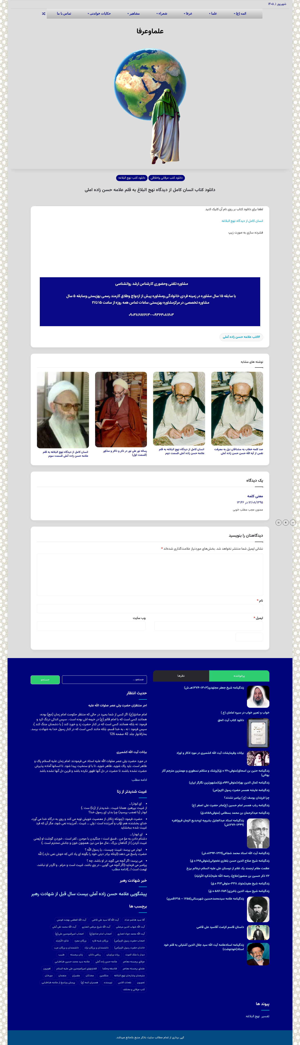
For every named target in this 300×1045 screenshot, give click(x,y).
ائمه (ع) (241, 13)
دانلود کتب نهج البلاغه (131, 178)
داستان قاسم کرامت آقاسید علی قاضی (220, 927)
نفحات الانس (124, 982)
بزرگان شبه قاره (100, 941)
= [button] (279, 523)
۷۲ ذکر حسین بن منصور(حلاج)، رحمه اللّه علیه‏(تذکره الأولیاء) (231, 876)
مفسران (76, 975)
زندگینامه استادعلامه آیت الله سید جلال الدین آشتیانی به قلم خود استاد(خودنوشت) (204, 947)
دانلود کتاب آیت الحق (231, 720)
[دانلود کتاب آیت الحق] (258, 733)
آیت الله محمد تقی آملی (64, 927)
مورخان (49, 975)
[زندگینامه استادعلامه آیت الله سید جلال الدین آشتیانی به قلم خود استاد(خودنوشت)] (258, 954)
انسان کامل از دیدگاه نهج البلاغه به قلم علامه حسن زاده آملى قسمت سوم (66, 454)
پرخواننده (239, 676)
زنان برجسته (76, 955)
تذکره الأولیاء (62, 941)
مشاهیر (135, 13)
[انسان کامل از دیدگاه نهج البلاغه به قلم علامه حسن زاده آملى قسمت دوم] (179, 409)
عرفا (189, 13)
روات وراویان (113, 955)
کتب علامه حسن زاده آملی (240, 337)
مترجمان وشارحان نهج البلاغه (129, 975)
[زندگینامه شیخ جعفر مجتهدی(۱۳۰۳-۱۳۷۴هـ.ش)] (258, 697)
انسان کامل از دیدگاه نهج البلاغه (242, 221)
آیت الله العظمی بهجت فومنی (71, 920)
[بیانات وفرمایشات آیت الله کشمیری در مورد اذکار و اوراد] (258, 758)
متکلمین (104, 975)
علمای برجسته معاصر (134, 969)
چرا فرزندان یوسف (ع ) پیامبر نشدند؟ (246, 798)
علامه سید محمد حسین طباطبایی (72, 962)
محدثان (90, 975)
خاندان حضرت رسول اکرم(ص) (129, 948)
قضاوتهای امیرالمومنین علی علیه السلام (76, 969)
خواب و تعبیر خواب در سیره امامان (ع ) (245, 712)
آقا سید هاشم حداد (134, 920)
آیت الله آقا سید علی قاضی (105, 920)
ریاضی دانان (95, 955)
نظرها (181, 676)
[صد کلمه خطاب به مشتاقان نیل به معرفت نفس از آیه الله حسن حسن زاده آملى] (237, 409)
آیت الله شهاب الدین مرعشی (130, 927)
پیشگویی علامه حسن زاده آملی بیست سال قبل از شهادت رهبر (89, 894)
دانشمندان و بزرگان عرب (66, 948)
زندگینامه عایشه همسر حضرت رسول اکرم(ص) (241, 790)
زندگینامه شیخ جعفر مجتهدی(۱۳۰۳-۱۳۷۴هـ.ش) (214, 687)
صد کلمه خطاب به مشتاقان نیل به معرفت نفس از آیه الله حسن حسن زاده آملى (238, 451)
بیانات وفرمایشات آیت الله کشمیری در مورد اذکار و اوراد (210, 753)
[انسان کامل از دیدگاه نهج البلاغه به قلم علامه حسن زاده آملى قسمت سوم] (63, 410)
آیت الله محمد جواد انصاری (131, 934)
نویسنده (108, 982)
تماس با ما (64, 13)
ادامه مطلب (139, 780)
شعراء (163, 13)
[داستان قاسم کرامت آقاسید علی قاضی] (258, 932)
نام (260, 600)
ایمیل (258, 618)
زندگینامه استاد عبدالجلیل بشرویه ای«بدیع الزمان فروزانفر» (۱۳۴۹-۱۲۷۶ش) (208, 822)
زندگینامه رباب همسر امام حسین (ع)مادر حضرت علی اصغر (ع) (230, 805)
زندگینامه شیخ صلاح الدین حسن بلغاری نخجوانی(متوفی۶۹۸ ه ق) (229, 861)
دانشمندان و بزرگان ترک (96, 948)
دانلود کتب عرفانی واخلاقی (167, 178)
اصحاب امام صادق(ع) (100, 934)
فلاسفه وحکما (109, 969)
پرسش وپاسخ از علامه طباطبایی (58, 982)
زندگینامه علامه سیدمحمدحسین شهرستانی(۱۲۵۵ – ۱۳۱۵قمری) (205, 898)
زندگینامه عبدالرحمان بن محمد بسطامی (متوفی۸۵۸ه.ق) (234, 813)
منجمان (62, 975)
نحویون (141, 982)
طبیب (61, 955)
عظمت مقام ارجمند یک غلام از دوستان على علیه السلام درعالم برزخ (228, 868)
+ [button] (286, 523)
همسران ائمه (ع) (89, 982)
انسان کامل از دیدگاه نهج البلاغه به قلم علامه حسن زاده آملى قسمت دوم (182, 451)
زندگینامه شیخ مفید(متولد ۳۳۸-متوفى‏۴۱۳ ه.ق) (240, 883)
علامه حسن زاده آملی (106, 962)
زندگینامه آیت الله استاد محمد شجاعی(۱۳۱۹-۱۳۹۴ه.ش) (235, 853)
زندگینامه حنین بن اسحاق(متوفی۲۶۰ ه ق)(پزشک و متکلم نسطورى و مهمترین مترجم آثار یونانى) (215, 773)
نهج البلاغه (253, 1016)
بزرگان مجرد (80, 941)
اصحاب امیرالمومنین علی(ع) (69, 934)
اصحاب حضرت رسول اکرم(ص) (129, 941)
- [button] (293, 523)
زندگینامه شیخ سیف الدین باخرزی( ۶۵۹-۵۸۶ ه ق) (238, 891)
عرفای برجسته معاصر (134, 962)
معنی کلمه (255, 496)
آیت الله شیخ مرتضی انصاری (96, 927)
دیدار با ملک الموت (135, 955)
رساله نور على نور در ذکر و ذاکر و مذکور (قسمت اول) (125, 453)
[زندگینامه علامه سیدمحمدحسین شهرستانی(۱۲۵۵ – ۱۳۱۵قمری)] (258, 909)
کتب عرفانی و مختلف (134, 989)
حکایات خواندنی (100, 13)
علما (214, 13)
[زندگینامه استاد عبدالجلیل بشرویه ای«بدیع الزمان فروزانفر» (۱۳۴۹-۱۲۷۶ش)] (258, 833)
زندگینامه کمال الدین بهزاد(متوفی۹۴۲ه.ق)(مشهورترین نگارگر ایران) (229, 782)
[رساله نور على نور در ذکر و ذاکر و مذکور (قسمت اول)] (121, 409)
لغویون (47, 969)
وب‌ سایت (139, 618)
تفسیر (265, 1016)
